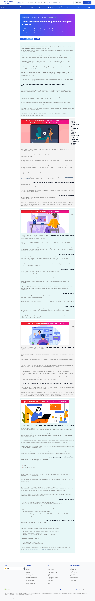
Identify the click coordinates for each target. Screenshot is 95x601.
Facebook (23, 6)
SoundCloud (71, 6)
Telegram (33, 6)
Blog (49, 574)
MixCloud (61, 7)
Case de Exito (28, 585)
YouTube (42, 6)
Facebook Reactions (74, 578)
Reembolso (28, 569)
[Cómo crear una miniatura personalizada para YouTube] (9, 2)
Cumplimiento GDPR (30, 574)
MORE (89, 7)
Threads (79, 6)
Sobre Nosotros (51, 569)
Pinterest (42, 7)
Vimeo (70, 7)
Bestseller (23, 2)
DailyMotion (52, 7)
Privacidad (28, 572)
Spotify (60, 6)
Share (23, 38)
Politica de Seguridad (52, 578)
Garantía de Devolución (52, 575)
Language (6, 565)
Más (45, 2)
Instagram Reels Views (74, 571)
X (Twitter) (52, 6)
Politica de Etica (29, 578)
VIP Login (79, 2)
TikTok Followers (73, 572)
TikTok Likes (72, 574)
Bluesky (89, 6)
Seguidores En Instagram (75, 568)
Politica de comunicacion (53, 577)
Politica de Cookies (29, 581)
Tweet (30, 38)
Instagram (5, 6)
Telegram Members (74, 580)
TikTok (14, 6)
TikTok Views (72, 575)
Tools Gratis (40, 2)
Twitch (23, 7)
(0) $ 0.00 (87, 2)
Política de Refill (29, 571)
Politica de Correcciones (30, 575)
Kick (32, 7)
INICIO (19, 2)
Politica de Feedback (30, 580)
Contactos (50, 568)
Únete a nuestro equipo (52, 572)
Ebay (79, 7)
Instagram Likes (73, 569)
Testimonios (50, 581)
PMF (35, 2)
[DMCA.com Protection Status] (7, 589)
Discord (4, 7)
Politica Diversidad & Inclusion (31, 577)
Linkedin (14, 7)
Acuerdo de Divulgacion (30, 583)
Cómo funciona (30, 2)
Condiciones (28, 568)
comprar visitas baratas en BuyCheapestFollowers (36, 549)
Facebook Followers (74, 577)
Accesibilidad (50, 580)
